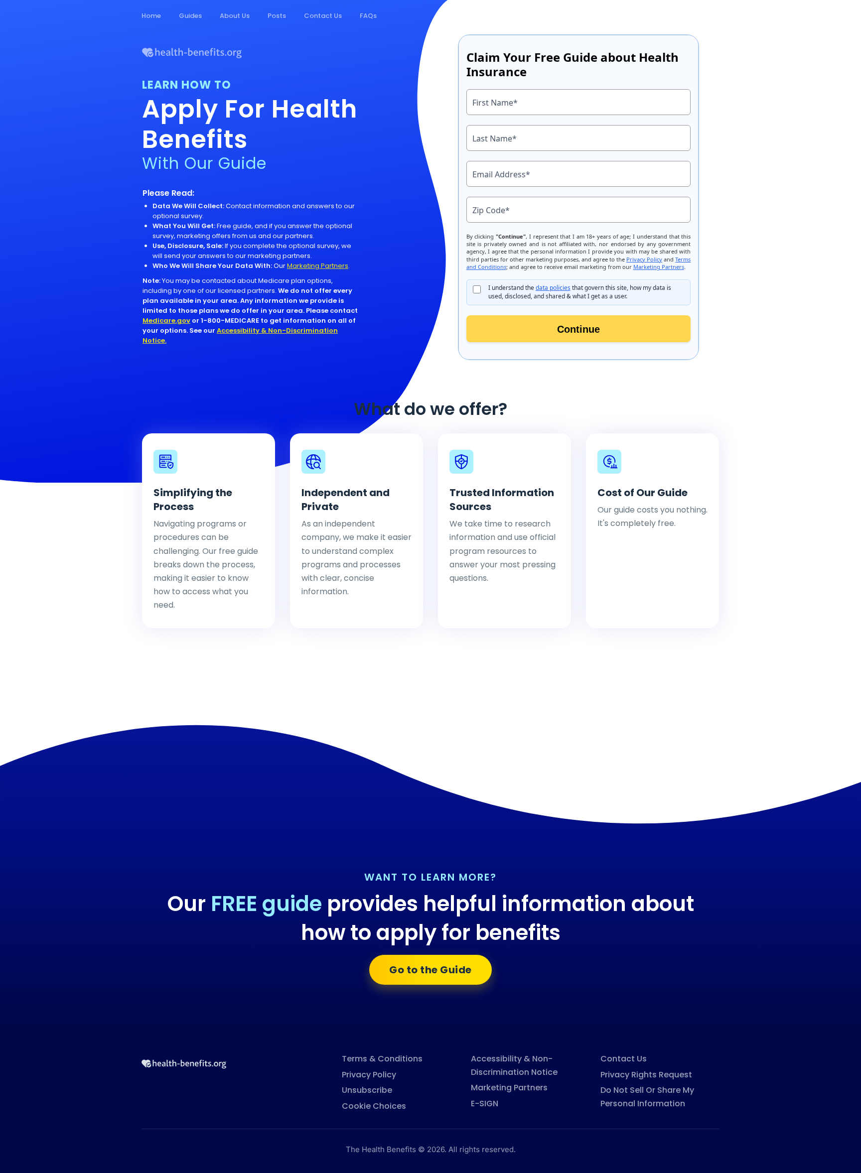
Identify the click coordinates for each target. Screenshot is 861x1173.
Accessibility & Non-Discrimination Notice (514, 1065)
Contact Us (323, 15)
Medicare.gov (166, 320)
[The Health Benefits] (184, 1062)
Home (151, 15)
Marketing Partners (317, 265)
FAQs (368, 15)
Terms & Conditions (382, 1058)
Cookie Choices (374, 1106)
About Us (235, 15)
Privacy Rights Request (646, 1074)
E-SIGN (484, 1103)
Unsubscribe (367, 1090)
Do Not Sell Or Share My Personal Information (647, 1096)
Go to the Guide (430, 970)
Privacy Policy (369, 1074)
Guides (190, 15)
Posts (277, 15)
